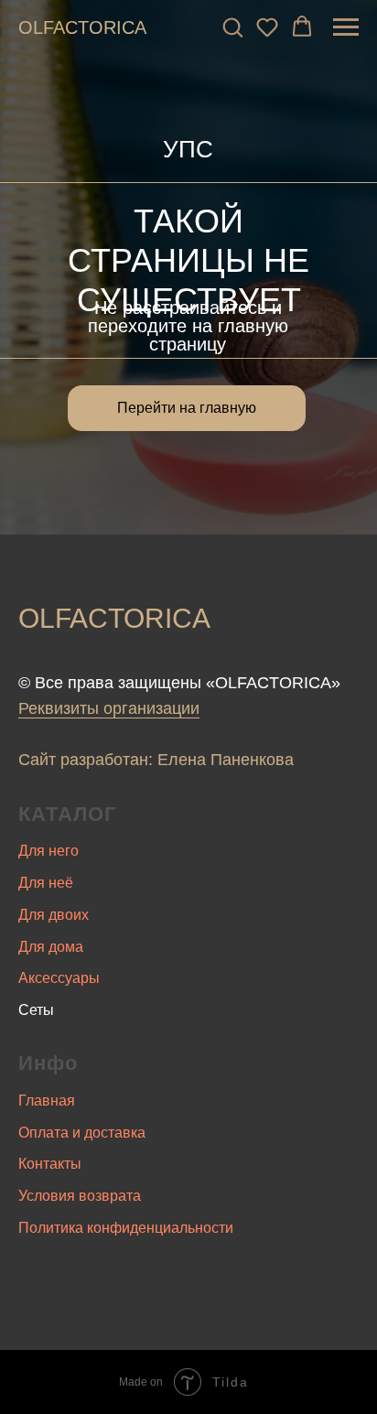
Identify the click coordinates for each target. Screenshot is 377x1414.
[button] (232, 27)
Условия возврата (79, 1196)
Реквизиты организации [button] (108, 708)
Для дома (50, 947)
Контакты (49, 1163)
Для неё (45, 882)
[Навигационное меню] (346, 27)
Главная (46, 1100)
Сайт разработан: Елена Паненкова (156, 759)
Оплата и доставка (81, 1132)
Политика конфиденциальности (125, 1228)
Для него (48, 850)
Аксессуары (59, 978)
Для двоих (53, 915)
